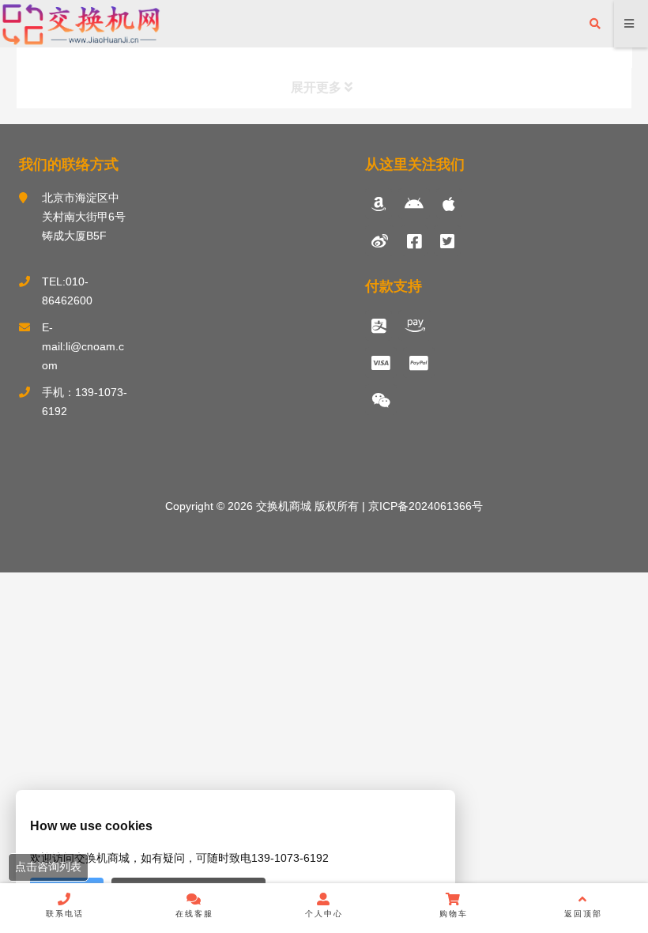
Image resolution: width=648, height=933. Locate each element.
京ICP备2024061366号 (424, 506)
